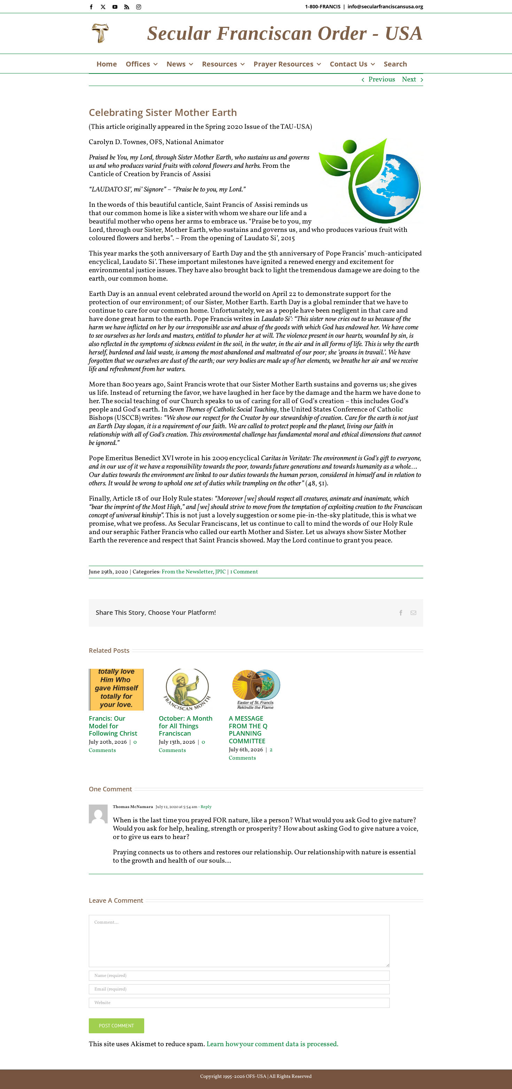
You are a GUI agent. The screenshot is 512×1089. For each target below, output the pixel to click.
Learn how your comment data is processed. (273, 1044)
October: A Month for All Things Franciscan (185, 725)
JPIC (220, 572)
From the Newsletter (187, 572)
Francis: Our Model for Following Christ (113, 725)
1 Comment (244, 572)
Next (409, 80)
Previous (382, 80)
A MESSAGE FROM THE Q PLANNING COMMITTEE (248, 729)
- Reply (204, 807)
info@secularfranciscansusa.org (385, 6)
